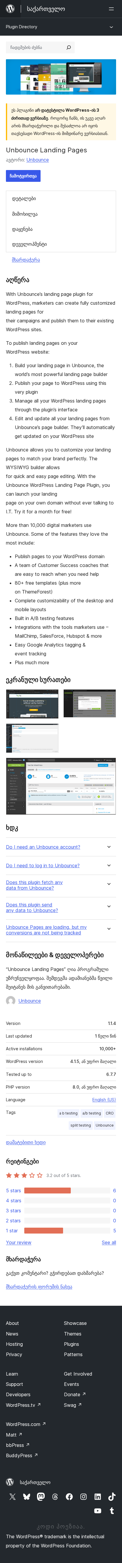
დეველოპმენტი (29, 244)
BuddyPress (22, 1455)
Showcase (75, 1323)
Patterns (73, 1354)
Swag (73, 1405)
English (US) (104, 1099)
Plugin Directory (21, 26)
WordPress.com (26, 1424)
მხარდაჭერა (26, 260)
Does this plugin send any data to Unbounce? (32, 907)
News (12, 1334)
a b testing (68, 1113)
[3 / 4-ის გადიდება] (51, 731)
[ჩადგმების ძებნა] (69, 47)
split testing (80, 1125)
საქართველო (35, 1482)
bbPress (18, 1445)
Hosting (14, 1344)
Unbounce (37, 160)
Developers (18, 1394)
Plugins (71, 1344)
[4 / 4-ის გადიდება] (108, 766)
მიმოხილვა (25, 214)
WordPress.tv (23, 1405)
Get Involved (78, 1374)
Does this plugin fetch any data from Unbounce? (34, 885)
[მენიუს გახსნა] (112, 9)
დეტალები (24, 198)
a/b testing (91, 1113)
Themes (72, 1334)
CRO (110, 1113)
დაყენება (22, 229)
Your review (18, 1242)
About (12, 1323)
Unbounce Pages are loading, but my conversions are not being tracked (46, 930)
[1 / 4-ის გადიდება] (51, 697)
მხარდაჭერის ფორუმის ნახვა (39, 1287)
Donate (75, 1394)
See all (109, 1242)
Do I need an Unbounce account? (43, 847)
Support (14, 1384)
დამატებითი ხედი (26, 1142)
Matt (14, 1435)
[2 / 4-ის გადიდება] (108, 697)
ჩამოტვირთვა (23, 175)
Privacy (14, 1354)
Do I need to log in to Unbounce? (43, 865)
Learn (12, 1374)
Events (71, 1384)
